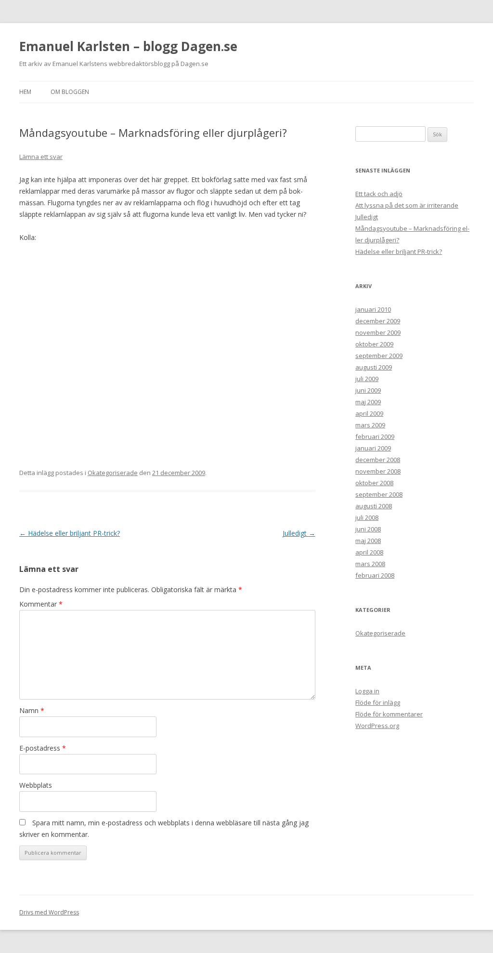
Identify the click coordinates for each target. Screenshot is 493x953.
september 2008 (378, 494)
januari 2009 (373, 448)
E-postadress (42, 748)
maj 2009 (368, 401)
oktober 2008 (374, 482)
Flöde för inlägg (377, 702)
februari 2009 (374, 436)
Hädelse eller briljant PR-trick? (69, 533)
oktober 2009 (374, 344)
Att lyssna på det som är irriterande (406, 205)
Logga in (367, 691)
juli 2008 (366, 517)
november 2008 (378, 471)
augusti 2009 (373, 367)
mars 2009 (370, 425)
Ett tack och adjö (378, 193)
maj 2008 (368, 540)
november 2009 (378, 332)
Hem (25, 92)
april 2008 (369, 552)
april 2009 (369, 413)
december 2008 (377, 459)
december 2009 (377, 321)
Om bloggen (70, 92)
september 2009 (378, 355)
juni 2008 (368, 529)
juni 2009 (368, 390)
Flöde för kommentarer (389, 714)
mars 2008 (370, 563)
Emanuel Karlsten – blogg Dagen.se (128, 46)
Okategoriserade (113, 472)
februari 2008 (374, 575)
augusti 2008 (373, 506)
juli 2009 (366, 378)
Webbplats (35, 785)
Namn (31, 710)
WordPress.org (377, 725)
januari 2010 (373, 309)
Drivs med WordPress (49, 912)
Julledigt (299, 533)
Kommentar (41, 604)
